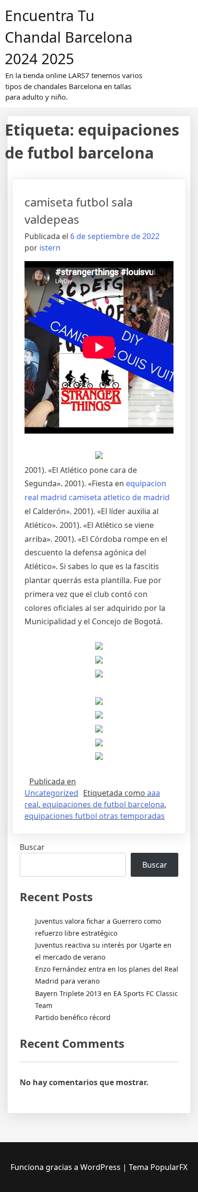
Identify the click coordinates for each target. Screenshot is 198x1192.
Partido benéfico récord (73, 1017)
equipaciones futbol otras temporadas (95, 816)
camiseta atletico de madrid (119, 497)
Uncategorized (51, 793)
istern (50, 247)
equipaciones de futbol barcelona (103, 804)
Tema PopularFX (158, 1167)
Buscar (32, 847)
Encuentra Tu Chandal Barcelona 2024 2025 (69, 37)
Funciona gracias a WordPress (67, 1167)
